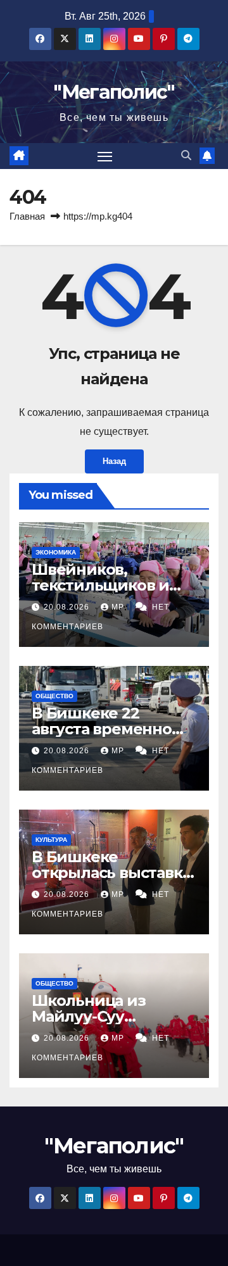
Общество (54, 696)
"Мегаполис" (113, 92)
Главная (27, 216)
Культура (51, 839)
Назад (114, 461)
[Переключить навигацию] (105, 156)
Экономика (55, 552)
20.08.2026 (68, 607)
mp (119, 607)
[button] (186, 155)
